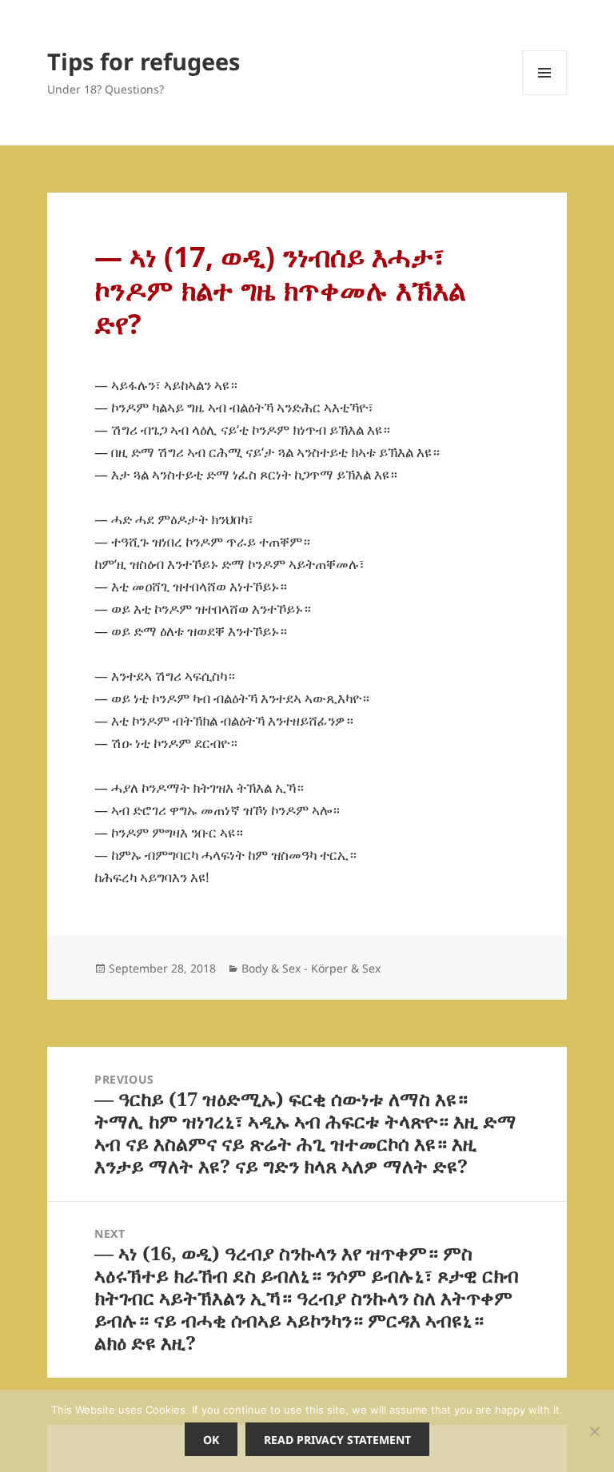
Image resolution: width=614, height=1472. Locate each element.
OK (211, 1439)
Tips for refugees (143, 61)
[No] (594, 1431)
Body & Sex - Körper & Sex (311, 968)
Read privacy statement (337, 1439)
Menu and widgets (545, 94)
